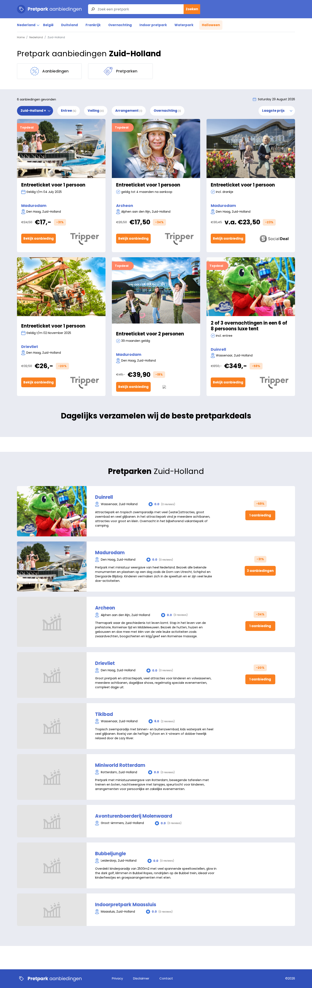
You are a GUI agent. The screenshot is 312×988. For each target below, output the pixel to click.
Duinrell (218, 349)
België (48, 25)
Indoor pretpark (153, 25)
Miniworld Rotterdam (120, 765)
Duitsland (69, 25)
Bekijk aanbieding (38, 238)
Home (21, 37)
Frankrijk (93, 25)
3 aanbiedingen (260, 570)
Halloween (211, 25)
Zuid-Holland (33, 110)
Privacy (117, 978)
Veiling (96, 110)
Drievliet (29, 346)
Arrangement (128, 110)
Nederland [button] (26, 25)
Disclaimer (141, 978)
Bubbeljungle (110, 854)
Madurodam (33, 205)
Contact (166, 978)
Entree (68, 110)
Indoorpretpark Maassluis (125, 904)
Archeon (124, 205)
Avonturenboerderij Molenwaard (133, 816)
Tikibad (104, 714)
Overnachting (120, 25)
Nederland (36, 37)
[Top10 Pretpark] (49, 978)
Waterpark (183, 25)
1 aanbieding (260, 515)
